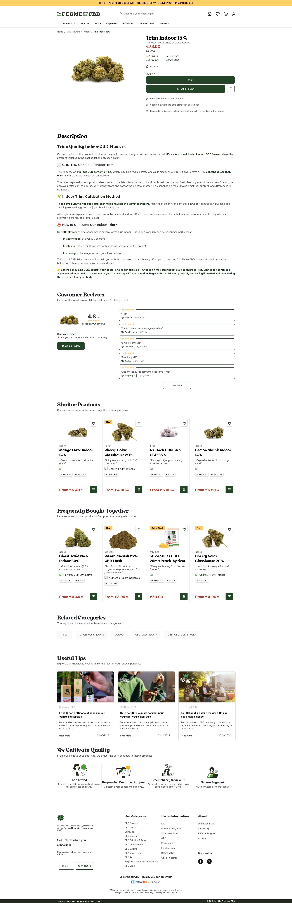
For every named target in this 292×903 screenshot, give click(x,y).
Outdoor (119, 634)
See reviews (152, 60)
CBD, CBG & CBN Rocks (182, 634)
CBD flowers (69, 231)
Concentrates (147, 23)
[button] (185, 89)
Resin (97, 23)
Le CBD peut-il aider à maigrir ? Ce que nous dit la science (204, 714)
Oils (83, 23)
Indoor (87, 31)
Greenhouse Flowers (92, 634)
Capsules (111, 23)
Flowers (68, 23)
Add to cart (93, 489)
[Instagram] (209, 861)
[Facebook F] (200, 861)
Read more (64, 735)
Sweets (164, 23)
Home (60, 31)
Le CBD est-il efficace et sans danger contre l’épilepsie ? (82, 714)
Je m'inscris (84, 865)
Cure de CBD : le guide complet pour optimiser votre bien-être (142, 714)
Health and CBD (67, 707)
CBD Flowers (73, 31)
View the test (172, 60)
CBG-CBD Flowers (146, 634)
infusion (71, 246)
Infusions (128, 23)
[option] (85, 705)
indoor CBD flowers (209, 154)
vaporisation (73, 238)
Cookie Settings (169, 857)
